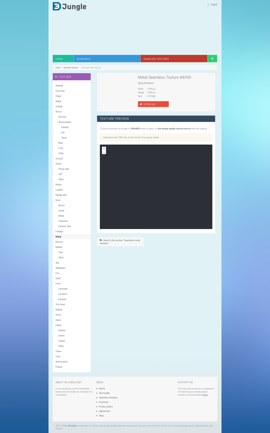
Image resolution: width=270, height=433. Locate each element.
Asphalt (59, 85)
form (205, 395)
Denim (61, 335)
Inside (61, 210)
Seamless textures (107, 397)
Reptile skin (61, 195)
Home (101, 388)
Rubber (59, 309)
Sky (57, 262)
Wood (59, 111)
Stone (58, 163)
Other (61, 153)
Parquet (62, 299)
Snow (58, 314)
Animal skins (62, 361)
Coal (58, 356)
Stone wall (63, 169)
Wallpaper (60, 268)
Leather (59, 189)
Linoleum (62, 294)
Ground (59, 158)
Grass (58, 351)
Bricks (59, 184)
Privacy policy (105, 406)
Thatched (63, 221)
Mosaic (59, 242)
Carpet (61, 341)
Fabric (59, 325)
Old (62, 132)
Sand (58, 278)
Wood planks (64, 122)
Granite (59, 106)
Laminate (63, 288)
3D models (104, 393)
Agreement (104, 411)
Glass (58, 320)
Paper (58, 96)
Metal (61, 216)
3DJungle (72, 426)
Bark (60, 143)
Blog (101, 415)
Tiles (60, 252)
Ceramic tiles (64, 226)
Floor (58, 283)
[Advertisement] (135, 33)
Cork (60, 148)
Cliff (60, 174)
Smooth (62, 117)
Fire (57, 273)
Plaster (59, 367)
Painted (65, 127)
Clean (64, 137)
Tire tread (60, 304)
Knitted (61, 330)
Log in (213, 4)
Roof (58, 200)
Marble (59, 247)
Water (58, 101)
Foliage (59, 231)
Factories (103, 402)
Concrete (60, 91)
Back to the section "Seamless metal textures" (120, 242)
